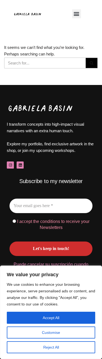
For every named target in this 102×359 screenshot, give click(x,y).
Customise (51, 332)
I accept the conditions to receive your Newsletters (52, 224)
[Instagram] (10, 165)
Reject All (51, 347)
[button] (76, 13)
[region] (51, 312)
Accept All (51, 318)
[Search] (92, 63)
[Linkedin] (20, 165)
